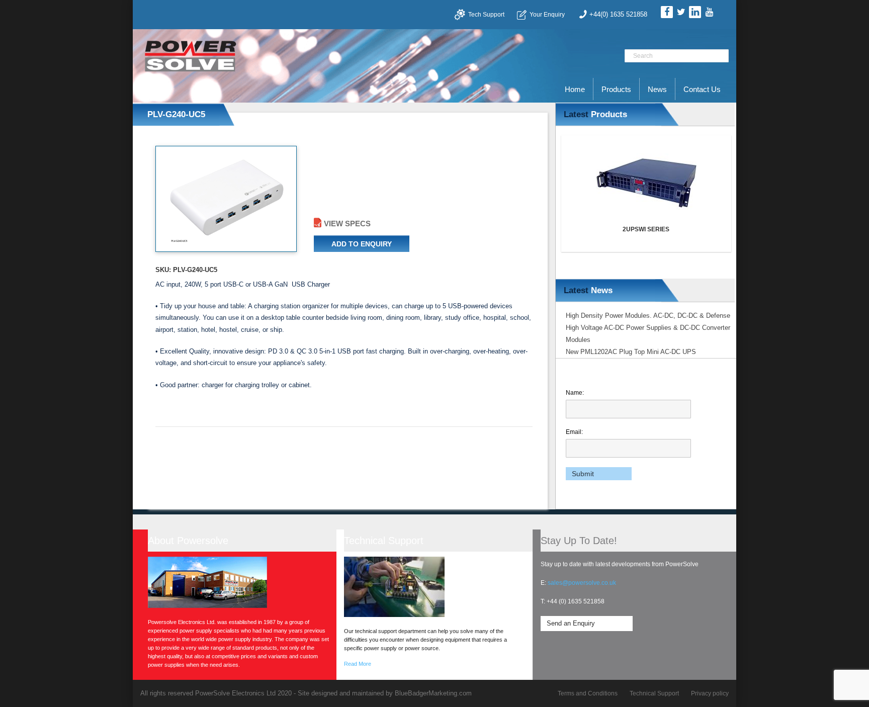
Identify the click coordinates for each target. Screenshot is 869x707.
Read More (357, 664)
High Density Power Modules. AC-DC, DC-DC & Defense (648, 315)
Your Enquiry (547, 14)
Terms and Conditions (588, 693)
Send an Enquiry (571, 623)
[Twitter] (681, 12)
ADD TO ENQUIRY (361, 244)
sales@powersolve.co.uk (582, 582)
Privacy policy (710, 693)
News (657, 89)
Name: (575, 392)
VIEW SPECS (347, 223)
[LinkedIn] (695, 12)
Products (616, 89)
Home (575, 89)
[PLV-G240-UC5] (225, 199)
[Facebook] (667, 12)
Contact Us (702, 89)
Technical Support (654, 693)
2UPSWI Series (595, 229)
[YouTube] (709, 12)
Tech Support (486, 14)
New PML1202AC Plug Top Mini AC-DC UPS (631, 352)
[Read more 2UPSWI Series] (595, 183)
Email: (574, 431)
